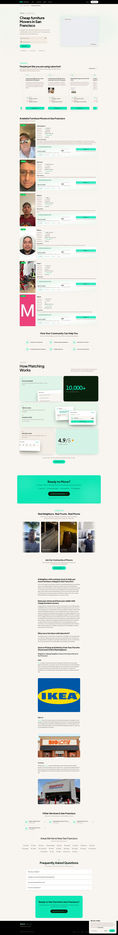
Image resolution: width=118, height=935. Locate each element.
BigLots (40, 720)
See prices (24, 46)
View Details (31, 108)
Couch (54, 154)
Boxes (41, 154)
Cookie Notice (100, 927)
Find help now (92, 68)
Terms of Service (88, 931)
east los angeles (51, 845)
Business (45, 1)
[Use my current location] (45, 38)
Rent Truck (47, 154)
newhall (52, 848)
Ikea (39, 663)
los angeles (26, 848)
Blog (78, 931)
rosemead (76, 848)
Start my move (58, 461)
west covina (67, 851)
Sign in (87, 2)
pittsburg (67, 848)
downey (42, 845)
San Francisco (26, 5)
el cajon (60, 845)
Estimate (85, 149)
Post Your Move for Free (58, 911)
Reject (105, 930)
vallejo (59, 851)
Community (39, 1)
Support (82, 931)
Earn (33, 1)
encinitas (76, 845)
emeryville (68, 845)
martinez (34, 848)
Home (21, 5)
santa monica (93, 848)
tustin (53, 851)
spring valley (44, 851)
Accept (112, 930)
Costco (46, 765)
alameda (27, 845)
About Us (74, 931)
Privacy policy (94, 930)
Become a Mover (58, 568)
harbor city (84, 845)
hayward (92, 845)
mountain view (43, 848)
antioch (34, 845)
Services (50, 1)
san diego (84, 848)
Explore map (93, 44)
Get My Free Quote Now (58, 494)
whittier (75, 851)
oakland (59, 848)
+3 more (58, 154)
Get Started (94, 2)
